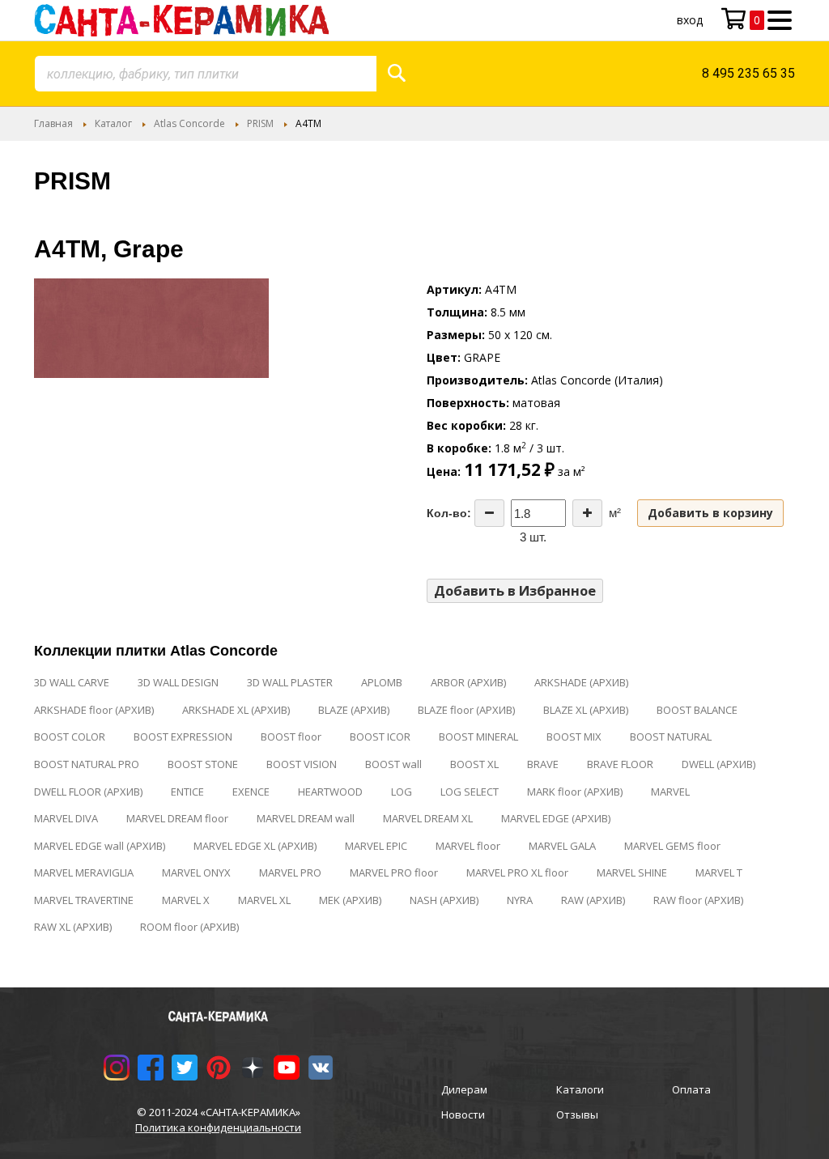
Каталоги (580, 1089)
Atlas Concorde (189, 123)
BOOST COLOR (69, 736)
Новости (463, 1114)
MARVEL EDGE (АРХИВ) (555, 818)
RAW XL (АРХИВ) (73, 926)
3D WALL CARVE (71, 682)
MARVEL (670, 791)
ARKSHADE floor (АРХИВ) (94, 710)
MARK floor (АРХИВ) (575, 791)
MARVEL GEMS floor (672, 845)
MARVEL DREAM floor (177, 818)
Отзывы (577, 1114)
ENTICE (187, 791)
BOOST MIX (574, 736)
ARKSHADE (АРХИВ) (581, 682)
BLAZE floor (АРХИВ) (466, 710)
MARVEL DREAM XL (428, 818)
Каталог (113, 123)
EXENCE (251, 791)
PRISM (260, 123)
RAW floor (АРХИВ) (698, 900)
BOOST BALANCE (697, 710)
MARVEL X (186, 900)
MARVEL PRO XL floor (517, 872)
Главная (53, 123)
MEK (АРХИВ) (350, 900)
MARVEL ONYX (196, 872)
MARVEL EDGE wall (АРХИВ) (99, 845)
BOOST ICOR (380, 736)
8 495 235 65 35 (748, 73)
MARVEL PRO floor (394, 872)
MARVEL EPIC (376, 845)
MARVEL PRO (290, 872)
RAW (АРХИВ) (593, 900)
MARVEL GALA (562, 845)
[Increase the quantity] (587, 513)
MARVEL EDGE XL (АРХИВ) (255, 845)
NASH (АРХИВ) (444, 900)
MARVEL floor (468, 845)
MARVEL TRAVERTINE (84, 900)
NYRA (520, 900)
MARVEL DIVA (66, 818)
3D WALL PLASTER (290, 682)
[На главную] (181, 20)
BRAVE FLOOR (620, 764)
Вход (690, 20)
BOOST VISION (301, 764)
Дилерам (464, 1089)
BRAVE (543, 764)
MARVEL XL (264, 900)
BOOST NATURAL (671, 736)
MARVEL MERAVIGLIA (84, 872)
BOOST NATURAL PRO (86, 764)
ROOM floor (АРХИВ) (189, 926)
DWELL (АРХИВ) (718, 764)
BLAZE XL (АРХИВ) (585, 710)
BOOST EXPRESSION (183, 736)
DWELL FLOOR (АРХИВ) (88, 791)
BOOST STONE (203, 764)
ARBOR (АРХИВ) (468, 682)
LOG (401, 791)
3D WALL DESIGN (178, 682)
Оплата (691, 1089)
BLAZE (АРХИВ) (353, 710)
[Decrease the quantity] (489, 513)
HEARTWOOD (330, 791)
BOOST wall (393, 764)
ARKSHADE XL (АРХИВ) (236, 710)
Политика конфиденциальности (218, 1127)
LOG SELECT (469, 791)
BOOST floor (291, 736)
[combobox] (205, 73)
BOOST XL (474, 764)
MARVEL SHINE (632, 872)
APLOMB (381, 682)
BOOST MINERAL (478, 736)
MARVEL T (718, 872)
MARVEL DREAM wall (306, 818)
